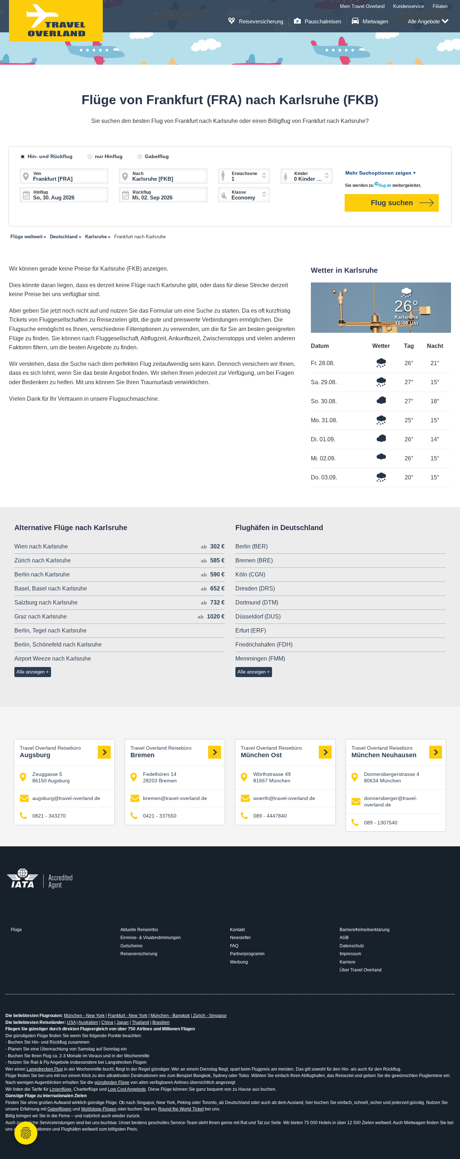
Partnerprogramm (247, 953)
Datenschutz (352, 945)
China (107, 1022)
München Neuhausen (384, 752)
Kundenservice (408, 6)
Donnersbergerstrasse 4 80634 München (391, 777)
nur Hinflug (109, 156)
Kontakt (237, 929)
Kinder (301, 173)
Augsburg (50, 752)
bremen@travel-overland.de (175, 798)
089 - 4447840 (270, 816)
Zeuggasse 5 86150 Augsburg (51, 777)
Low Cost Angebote (127, 1089)
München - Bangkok (170, 1015)
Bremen (161, 752)
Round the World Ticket (181, 1109)
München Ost (271, 752)
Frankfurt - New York (127, 1015)
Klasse (239, 192)
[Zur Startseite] (56, 20)
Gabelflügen (59, 1109)
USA (71, 1022)
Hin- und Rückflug (50, 156)
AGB (344, 937)
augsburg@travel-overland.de (66, 798)
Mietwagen (374, 21)
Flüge (16, 929)
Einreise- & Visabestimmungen (150, 937)
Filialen (440, 6)
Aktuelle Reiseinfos (139, 929)
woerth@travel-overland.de (284, 798)
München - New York (84, 1015)
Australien (88, 1022)
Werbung (239, 962)
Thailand (140, 1022)
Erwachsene (244, 173)
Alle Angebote (424, 21)
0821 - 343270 (49, 816)
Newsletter (240, 937)
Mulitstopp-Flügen (98, 1109)
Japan (122, 1022)
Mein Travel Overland (362, 6)
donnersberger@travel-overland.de (390, 801)
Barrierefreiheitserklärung (365, 929)
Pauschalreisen (322, 21)
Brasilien (161, 1022)
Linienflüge (61, 1089)
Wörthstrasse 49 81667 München (272, 777)
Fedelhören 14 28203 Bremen (160, 777)
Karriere (347, 962)
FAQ (234, 945)
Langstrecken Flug (45, 1069)
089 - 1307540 (380, 822)
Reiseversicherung (260, 21)
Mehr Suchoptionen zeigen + (380, 173)
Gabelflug (157, 156)
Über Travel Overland (361, 969)
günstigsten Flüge (112, 1082)
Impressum (350, 953)
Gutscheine (131, 945)
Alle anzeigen (31, 672)
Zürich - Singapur (209, 1015)
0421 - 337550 (159, 816)
